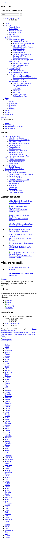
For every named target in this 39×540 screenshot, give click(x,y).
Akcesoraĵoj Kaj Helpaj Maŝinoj (23, 60)
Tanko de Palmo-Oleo (20, 96)
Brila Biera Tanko (19, 332)
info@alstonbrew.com (12, 323)
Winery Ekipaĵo (14, 61)
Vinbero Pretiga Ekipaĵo (20, 65)
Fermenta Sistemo (18, 50)
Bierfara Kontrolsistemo (20, 58)
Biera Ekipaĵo (30, 332)
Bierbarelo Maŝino (18, 80)
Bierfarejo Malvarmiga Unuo (22, 54)
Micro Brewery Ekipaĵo (20, 41)
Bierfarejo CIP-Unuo (19, 56)
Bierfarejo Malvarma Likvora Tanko (20, 226)
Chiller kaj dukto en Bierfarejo (18, 231)
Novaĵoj (7, 112)
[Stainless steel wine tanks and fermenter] (21, 269)
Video (7, 110)
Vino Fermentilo (18, 87)
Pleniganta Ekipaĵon (15, 74)
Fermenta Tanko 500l (20, 334)
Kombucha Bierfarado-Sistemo (18, 72)
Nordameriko (13, 103)
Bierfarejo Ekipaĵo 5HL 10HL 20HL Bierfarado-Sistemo (20, 257)
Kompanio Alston (14, 27)
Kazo (6, 99)
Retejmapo (11, 330)
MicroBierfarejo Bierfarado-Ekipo (19, 203)
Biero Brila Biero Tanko (20, 85)
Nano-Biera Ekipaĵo (19, 45)
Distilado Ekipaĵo (14, 69)
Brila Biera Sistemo (19, 52)
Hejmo (7, 23)
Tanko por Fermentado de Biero (23, 83)
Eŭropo (11, 101)
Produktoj (8, 38)
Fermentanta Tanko (7, 334)
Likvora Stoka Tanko (19, 94)
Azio (10, 107)
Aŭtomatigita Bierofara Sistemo (23, 47)
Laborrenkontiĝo (14, 36)
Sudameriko (12, 105)
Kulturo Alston (13, 29)
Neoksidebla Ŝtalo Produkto (17, 81)
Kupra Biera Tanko (7, 332)
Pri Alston (8, 25)
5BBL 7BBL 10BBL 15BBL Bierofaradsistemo (18, 211)
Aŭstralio (12, 109)
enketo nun (4, 297)
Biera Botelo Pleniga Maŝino (22, 76)
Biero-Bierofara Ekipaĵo (16, 40)
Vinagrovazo (17, 90)
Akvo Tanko (17, 92)
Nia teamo (12, 34)
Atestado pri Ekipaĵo (15, 30)
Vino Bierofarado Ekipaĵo (21, 63)
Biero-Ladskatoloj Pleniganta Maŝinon (25, 78)
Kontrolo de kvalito (15, 32)
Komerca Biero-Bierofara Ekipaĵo (23, 43)
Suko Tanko (16, 89)
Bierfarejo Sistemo (18, 49)
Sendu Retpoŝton (6, 340)
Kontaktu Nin (9, 114)
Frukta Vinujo (17, 67)
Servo (6, 98)
